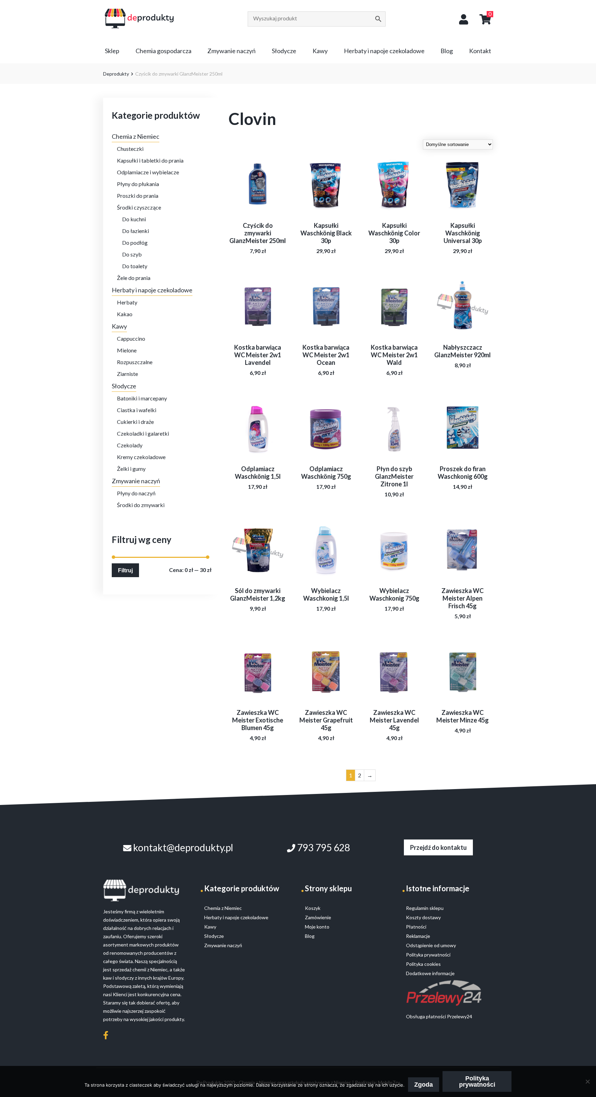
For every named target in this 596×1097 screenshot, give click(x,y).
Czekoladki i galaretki (143, 433)
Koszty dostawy (423, 917)
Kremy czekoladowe (141, 457)
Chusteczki (130, 148)
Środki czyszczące (139, 207)
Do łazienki (135, 230)
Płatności (416, 927)
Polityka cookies (423, 964)
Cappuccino (131, 338)
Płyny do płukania (138, 184)
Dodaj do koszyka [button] (257, 320)
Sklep (112, 51)
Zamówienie (318, 917)
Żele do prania (133, 277)
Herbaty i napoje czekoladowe (384, 51)
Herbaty (127, 302)
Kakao (124, 314)
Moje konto (317, 927)
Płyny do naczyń (136, 493)
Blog (446, 51)
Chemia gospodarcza (163, 51)
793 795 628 (322, 847)
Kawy (320, 51)
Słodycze (284, 51)
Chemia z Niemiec (135, 136)
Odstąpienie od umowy (431, 945)
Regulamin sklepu (425, 908)
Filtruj (125, 570)
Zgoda (423, 1084)
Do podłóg (135, 242)
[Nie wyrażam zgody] (587, 1081)
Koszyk (312, 908)
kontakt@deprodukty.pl (182, 847)
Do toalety (134, 266)
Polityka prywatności (477, 1081)
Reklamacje (418, 936)
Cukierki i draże (135, 421)
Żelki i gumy (131, 468)
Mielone (127, 350)
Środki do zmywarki (141, 505)
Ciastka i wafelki (136, 410)
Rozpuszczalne (134, 362)
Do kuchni (134, 219)
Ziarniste (127, 373)
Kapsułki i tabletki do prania (150, 160)
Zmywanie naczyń (231, 51)
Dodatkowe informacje (430, 973)
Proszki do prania (137, 195)
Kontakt (480, 51)
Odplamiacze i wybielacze (148, 172)
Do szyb (132, 254)
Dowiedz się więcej (258, 198)
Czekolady (129, 445)
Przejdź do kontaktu (438, 847)
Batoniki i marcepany (142, 398)
